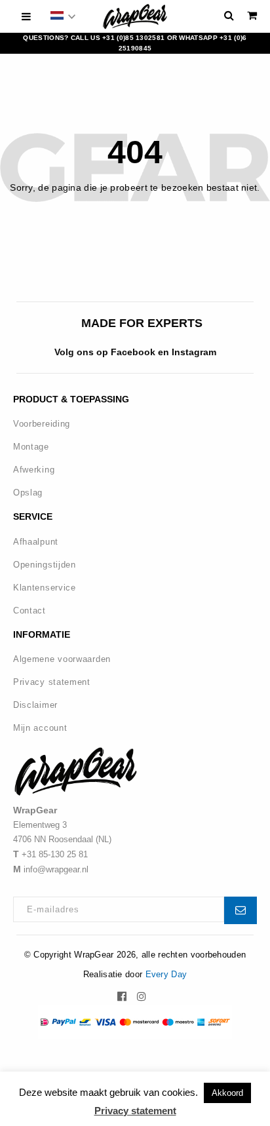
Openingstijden (44, 565)
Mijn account (40, 728)
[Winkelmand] (252, 15)
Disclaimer (35, 705)
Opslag (28, 492)
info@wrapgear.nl (56, 869)
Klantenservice (44, 587)
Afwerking (33, 470)
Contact (29, 610)
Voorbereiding (41, 424)
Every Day (166, 974)
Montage (31, 447)
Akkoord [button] (227, 1093)
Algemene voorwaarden (62, 659)
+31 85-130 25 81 (55, 854)
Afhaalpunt (35, 542)
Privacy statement (51, 682)
